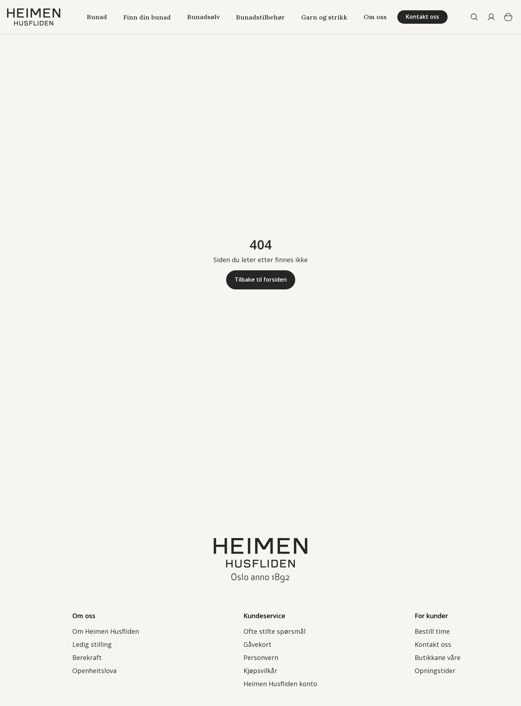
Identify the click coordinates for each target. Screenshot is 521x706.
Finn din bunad (147, 17)
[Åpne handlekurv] (508, 17)
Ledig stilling (92, 644)
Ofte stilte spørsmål (274, 631)
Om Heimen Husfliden (105, 631)
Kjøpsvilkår (260, 670)
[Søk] (474, 17)
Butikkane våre (437, 657)
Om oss (375, 17)
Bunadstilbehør (260, 17)
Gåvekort (257, 644)
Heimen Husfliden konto (280, 683)
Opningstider (435, 670)
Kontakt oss (433, 644)
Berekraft (87, 657)
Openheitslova (94, 670)
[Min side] (491, 17)
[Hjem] (33, 17)
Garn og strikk (324, 17)
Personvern (261, 657)
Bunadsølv (203, 17)
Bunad (97, 17)
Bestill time (432, 631)
